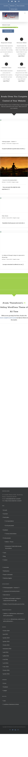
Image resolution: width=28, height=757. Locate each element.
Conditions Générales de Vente (11, 704)
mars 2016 (6, 666)
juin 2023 (5, 634)
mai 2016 (5, 659)
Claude (4, 143)
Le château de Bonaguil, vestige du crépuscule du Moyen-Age (12, 599)
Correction (6, 567)
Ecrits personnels (9, 525)
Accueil (5, 510)
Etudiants (5, 530)
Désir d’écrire (5, 216)
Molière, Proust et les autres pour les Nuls (13, 604)
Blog (4, 556)
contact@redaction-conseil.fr (13, 498)
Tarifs (4, 552)
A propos (5, 513)
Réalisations (6, 571)
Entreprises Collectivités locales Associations (13, 547)
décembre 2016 (7, 648)
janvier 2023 (6, 637)
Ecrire (18, 143)
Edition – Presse (9, 541)
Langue (18, 217)
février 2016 (6, 670)
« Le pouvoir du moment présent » (9, 180)
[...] (24, 148)
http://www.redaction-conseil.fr (13, 500)
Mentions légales (7, 578)
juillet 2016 (6, 655)
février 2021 (6, 645)
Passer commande (7, 574)
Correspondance (9, 521)
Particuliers (6, 517)
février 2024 (6, 630)
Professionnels (7, 538)
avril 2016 (5, 663)
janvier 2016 (6, 673)
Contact (5, 560)
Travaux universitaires (10, 533)
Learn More (6, 56)
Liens (4, 700)
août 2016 (5, 652)
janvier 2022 (6, 641)
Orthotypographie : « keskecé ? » (9, 141)
